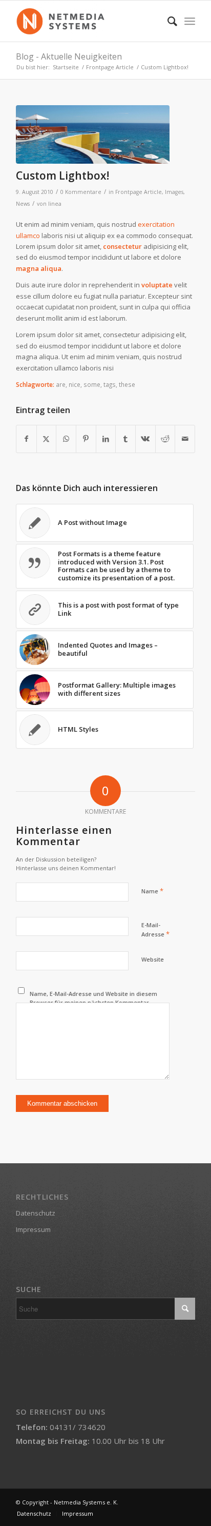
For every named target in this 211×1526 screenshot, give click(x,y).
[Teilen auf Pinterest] (86, 438)
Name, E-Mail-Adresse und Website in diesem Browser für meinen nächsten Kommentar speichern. (93, 1002)
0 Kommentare (80, 191)
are (61, 384)
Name (152, 890)
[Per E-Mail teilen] (185, 438)
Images (174, 191)
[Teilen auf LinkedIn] (106, 438)
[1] (93, 134)
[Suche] (167, 21)
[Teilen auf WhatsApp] (66, 438)
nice (74, 384)
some (91, 384)
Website (152, 959)
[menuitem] (167, 21)
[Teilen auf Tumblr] (125, 438)
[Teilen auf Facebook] (26, 438)
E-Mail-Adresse (155, 929)
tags (109, 384)
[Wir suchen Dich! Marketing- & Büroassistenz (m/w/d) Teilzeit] (87, 21)
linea (54, 203)
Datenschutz (35, 1213)
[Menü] (189, 21)
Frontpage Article (138, 191)
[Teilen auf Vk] (145, 438)
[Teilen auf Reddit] (165, 438)
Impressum (33, 1229)
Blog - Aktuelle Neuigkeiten (69, 56)
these (127, 384)
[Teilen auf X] (46, 438)
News (23, 203)
